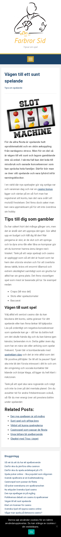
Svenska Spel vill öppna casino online (23, 509)
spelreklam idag (13, 354)
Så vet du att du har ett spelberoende (22, 462)
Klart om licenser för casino (18, 505)
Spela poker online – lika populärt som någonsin (28, 474)
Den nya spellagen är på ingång (20, 493)
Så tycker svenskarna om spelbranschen (24, 485)
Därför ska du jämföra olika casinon (22, 466)
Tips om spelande (13, 88)
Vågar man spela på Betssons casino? (23, 512)
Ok (31, 532)
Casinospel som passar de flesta (21, 482)
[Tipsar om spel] (30, 23)
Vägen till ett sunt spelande (18, 501)
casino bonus (45, 189)
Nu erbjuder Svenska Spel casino (21, 489)
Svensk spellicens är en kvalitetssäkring (24, 478)
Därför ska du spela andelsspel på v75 (23, 470)
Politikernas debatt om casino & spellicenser (26, 497)
